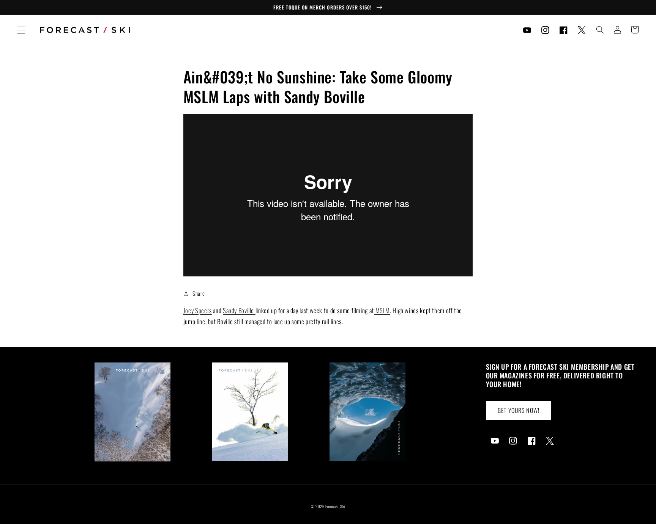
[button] (21, 30)
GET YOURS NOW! (518, 410)
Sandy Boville (239, 310)
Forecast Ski (335, 506)
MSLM (382, 310)
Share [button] (198, 293)
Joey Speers (197, 310)
